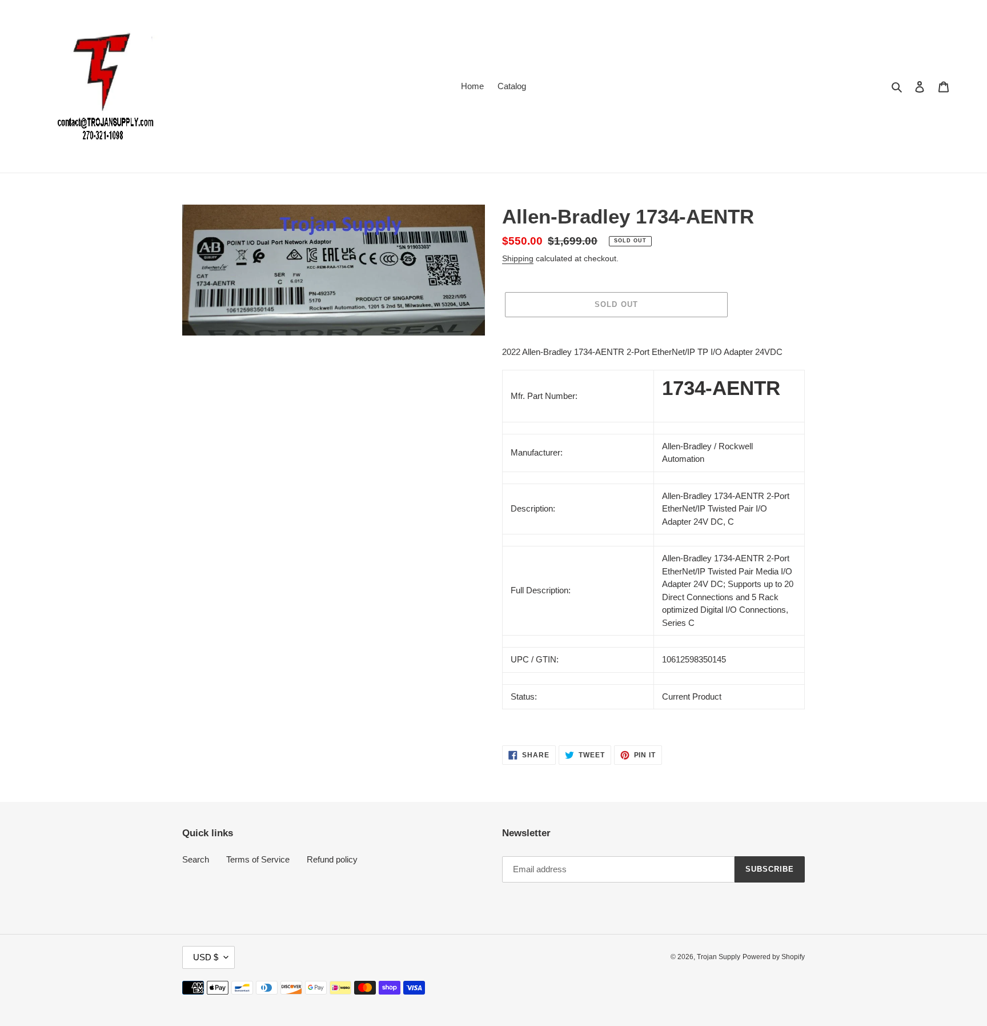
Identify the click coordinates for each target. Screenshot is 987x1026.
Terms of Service (258, 859)
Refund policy (332, 859)
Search (195, 859)
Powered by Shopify (774, 957)
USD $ (205, 957)
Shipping (517, 258)
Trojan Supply (718, 957)
